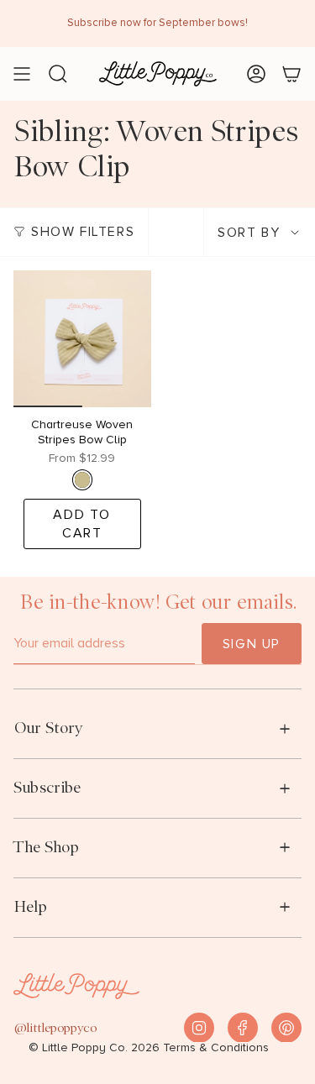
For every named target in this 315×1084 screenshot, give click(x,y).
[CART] (291, 74)
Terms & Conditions (216, 1048)
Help (30, 906)
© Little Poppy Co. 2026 (94, 1048)
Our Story (48, 727)
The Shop (46, 847)
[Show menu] (22, 74)
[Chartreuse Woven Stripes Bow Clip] (82, 339)
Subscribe (47, 787)
